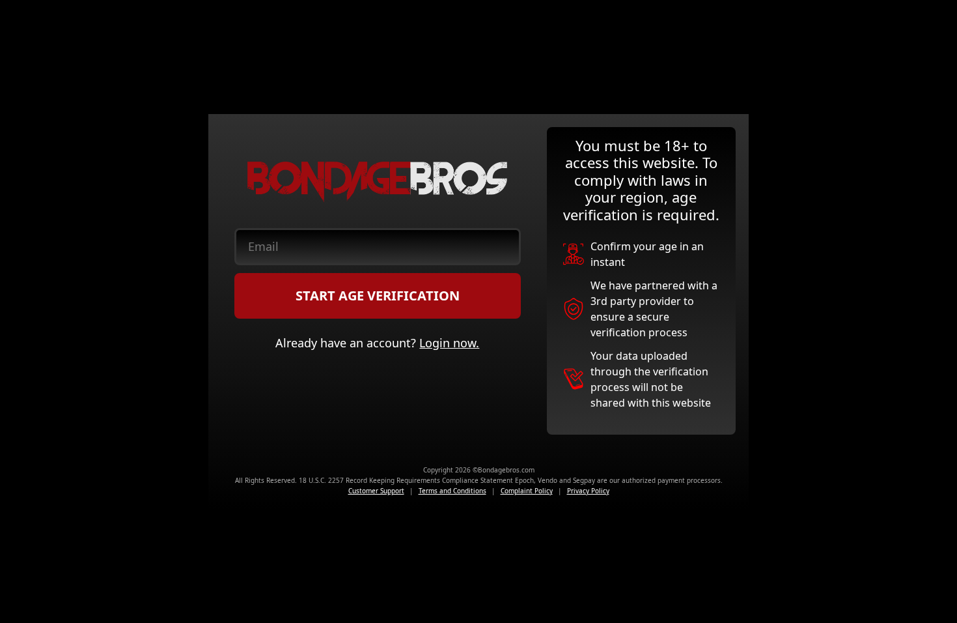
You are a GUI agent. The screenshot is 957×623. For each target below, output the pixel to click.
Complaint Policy (527, 490)
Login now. (449, 343)
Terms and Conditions (452, 490)
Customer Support (376, 490)
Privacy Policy (588, 490)
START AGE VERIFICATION (378, 295)
